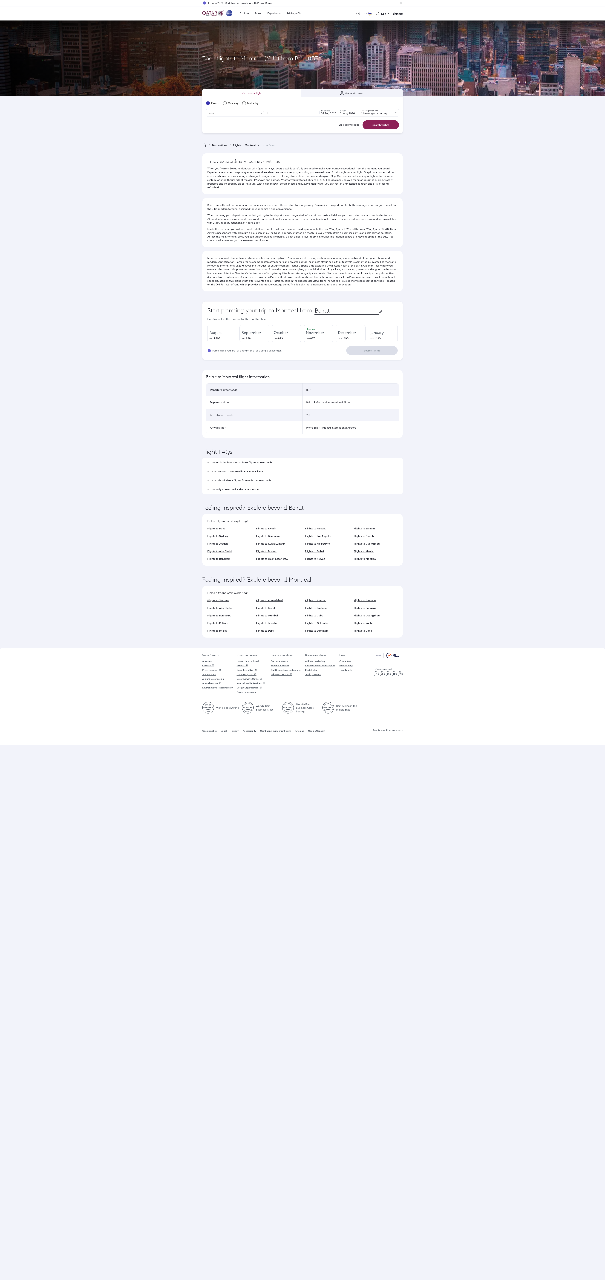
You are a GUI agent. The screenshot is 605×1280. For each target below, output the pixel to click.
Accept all (380, 1269)
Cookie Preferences (354, 1269)
